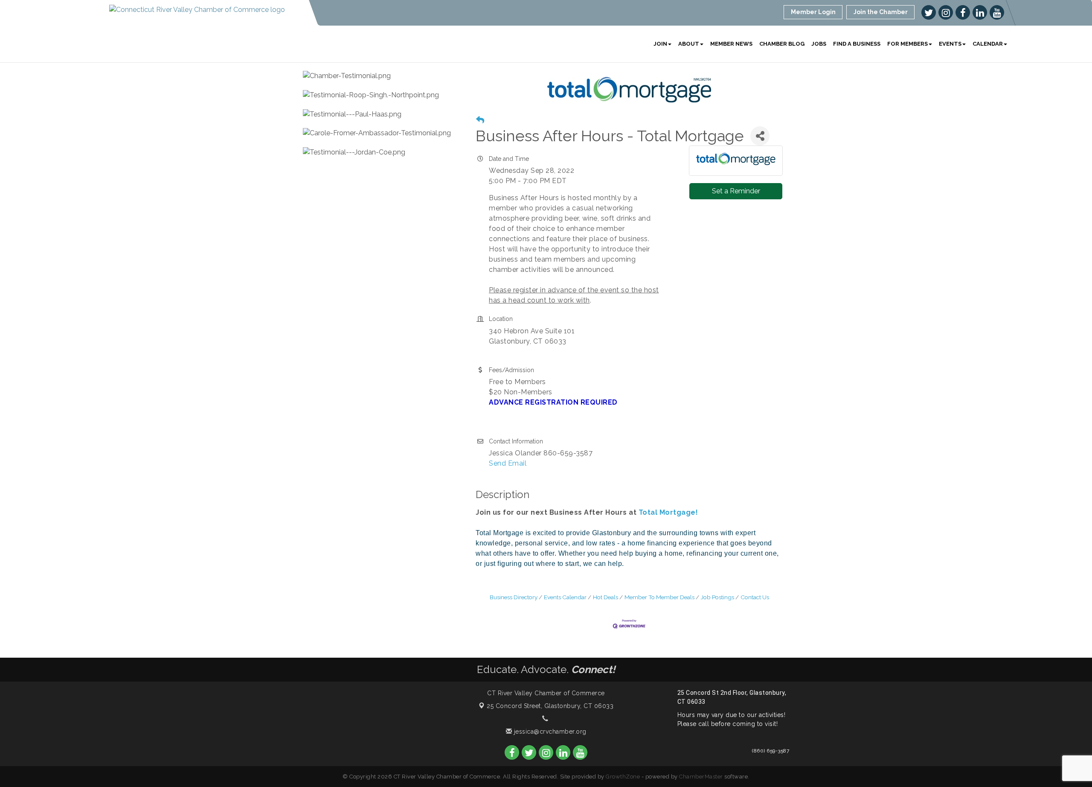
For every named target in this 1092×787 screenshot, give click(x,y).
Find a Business (856, 44)
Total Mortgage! (668, 512)
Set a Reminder (736, 191)
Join (660, 44)
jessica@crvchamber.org (549, 731)
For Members (907, 44)
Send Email (507, 463)
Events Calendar (565, 597)
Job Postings (717, 597)
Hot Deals (605, 597)
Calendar (988, 44)
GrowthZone (623, 776)
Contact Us (755, 597)
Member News (731, 44)
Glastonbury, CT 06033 (550, 705)
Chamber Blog (781, 44)
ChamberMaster (701, 776)
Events (950, 44)
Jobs (818, 44)
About (688, 44)
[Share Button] (760, 136)
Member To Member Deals (659, 597)
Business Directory (513, 597)
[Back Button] (480, 120)
